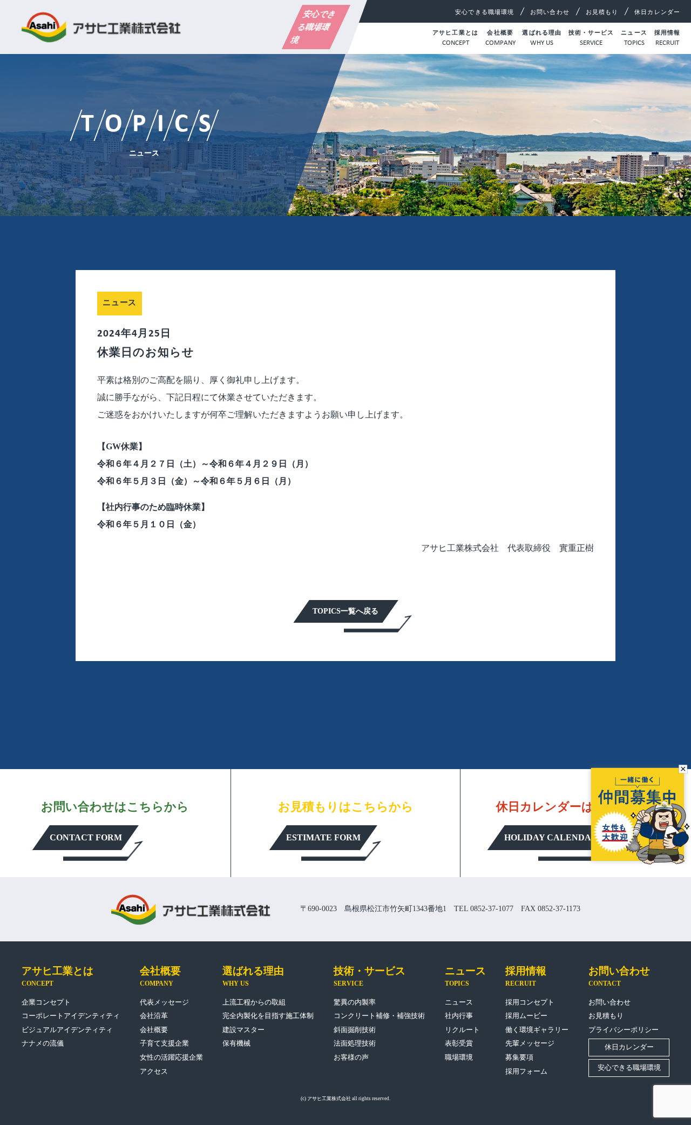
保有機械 (236, 1043)
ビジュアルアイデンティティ (67, 1030)
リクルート (462, 1030)
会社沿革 (154, 1016)
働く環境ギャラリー (536, 1030)
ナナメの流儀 (43, 1043)
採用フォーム (526, 1071)
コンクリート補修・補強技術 (379, 1016)
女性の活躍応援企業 (171, 1057)
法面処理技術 (355, 1043)
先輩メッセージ (529, 1043)
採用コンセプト (529, 1002)
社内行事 (459, 1016)
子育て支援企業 (164, 1043)
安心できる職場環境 (313, 27)
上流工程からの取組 (254, 1002)
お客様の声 (351, 1057)
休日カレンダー (657, 12)
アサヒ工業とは (455, 37)
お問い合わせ (550, 12)
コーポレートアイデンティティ (71, 1016)
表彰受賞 (459, 1043)
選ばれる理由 (541, 37)
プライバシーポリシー (623, 1030)
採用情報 (667, 37)
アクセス (154, 1071)
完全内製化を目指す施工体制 (268, 1016)
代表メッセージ (164, 1002)
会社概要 (500, 37)
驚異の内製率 (355, 1002)
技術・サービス (591, 37)
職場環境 (459, 1057)
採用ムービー (526, 1016)
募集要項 (519, 1057)
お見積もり (602, 12)
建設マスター (243, 1030)
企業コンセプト (46, 1002)
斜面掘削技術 (355, 1030)
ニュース (634, 37)
